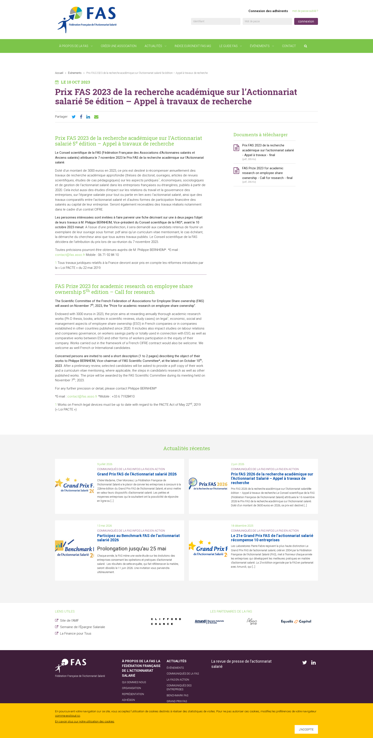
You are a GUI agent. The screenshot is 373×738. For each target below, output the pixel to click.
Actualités (153, 46)
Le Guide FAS (228, 46)
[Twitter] (74, 117)
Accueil (59, 72)
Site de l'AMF (69, 620)
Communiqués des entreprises (179, 687)
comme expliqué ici (67, 715)
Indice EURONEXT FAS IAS (193, 46)
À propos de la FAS (73, 46)
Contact (289, 46)
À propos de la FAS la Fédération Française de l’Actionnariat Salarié (141, 668)
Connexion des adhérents (268, 11)
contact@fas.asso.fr (70, 255)
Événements (260, 46)
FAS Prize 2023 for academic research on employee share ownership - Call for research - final (267, 175)
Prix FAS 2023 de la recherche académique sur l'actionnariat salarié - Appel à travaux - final (268, 152)
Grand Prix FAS (177, 701)
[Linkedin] (88, 117)
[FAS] (87, 19)
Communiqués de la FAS (183, 673)
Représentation (133, 694)
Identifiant (198, 21)
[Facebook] (81, 117)
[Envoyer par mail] (96, 117)
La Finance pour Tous (75, 633)
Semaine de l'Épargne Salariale (82, 627)
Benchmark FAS (177, 695)
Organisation (131, 688)
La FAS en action (178, 679)
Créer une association (118, 46)
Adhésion (128, 700)
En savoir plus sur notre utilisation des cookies (84, 721)
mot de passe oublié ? (305, 11)
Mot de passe (252, 21)
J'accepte (306, 729)
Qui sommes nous (134, 682)
